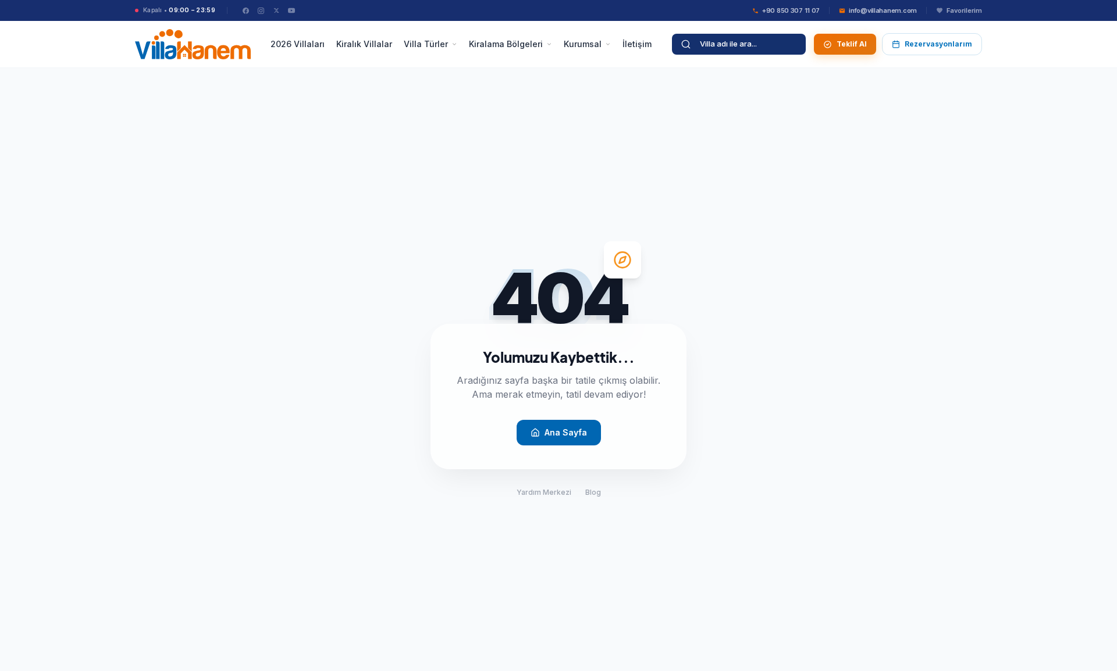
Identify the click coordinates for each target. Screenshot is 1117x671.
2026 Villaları (298, 44)
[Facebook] (246, 10)
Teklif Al (852, 44)
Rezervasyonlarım (938, 44)
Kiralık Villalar (364, 44)
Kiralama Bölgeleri (506, 44)
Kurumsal (583, 44)
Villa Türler (426, 44)
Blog (593, 492)
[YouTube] (291, 10)
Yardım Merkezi (544, 492)
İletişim (637, 44)
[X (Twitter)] (276, 10)
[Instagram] (261, 10)
